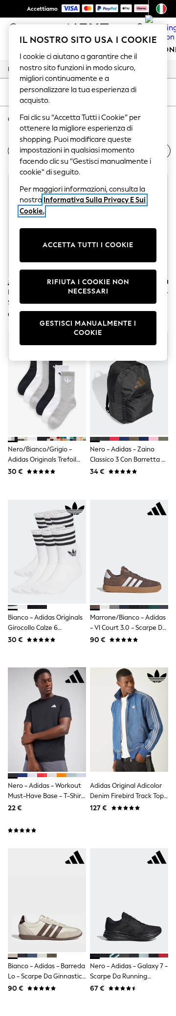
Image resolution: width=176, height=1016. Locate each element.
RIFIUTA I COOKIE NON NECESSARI (88, 287)
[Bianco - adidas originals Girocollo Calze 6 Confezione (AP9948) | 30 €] (47, 552)
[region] (88, 192)
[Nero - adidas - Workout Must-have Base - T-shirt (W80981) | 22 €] (47, 719)
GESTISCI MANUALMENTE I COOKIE (88, 328)
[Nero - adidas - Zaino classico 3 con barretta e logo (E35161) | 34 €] (129, 383)
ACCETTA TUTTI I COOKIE (88, 245)
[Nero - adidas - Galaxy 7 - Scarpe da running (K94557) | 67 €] (129, 900)
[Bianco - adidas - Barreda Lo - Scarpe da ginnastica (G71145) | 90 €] (47, 900)
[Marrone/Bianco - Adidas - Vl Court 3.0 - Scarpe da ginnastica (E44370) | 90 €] (129, 552)
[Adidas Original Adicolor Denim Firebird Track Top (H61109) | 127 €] (129, 719)
